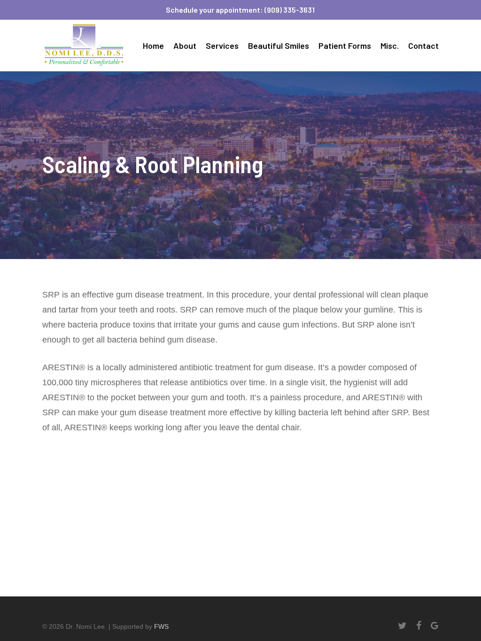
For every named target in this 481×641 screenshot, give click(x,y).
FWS (161, 626)
